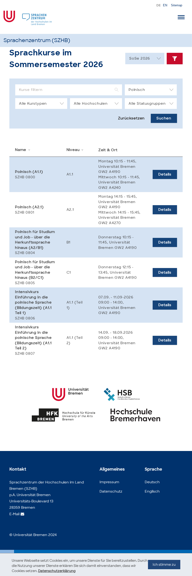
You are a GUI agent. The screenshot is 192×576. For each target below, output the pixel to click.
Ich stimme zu (164, 564)
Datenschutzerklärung (57, 571)
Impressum (109, 482)
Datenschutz (111, 491)
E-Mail (14, 514)
